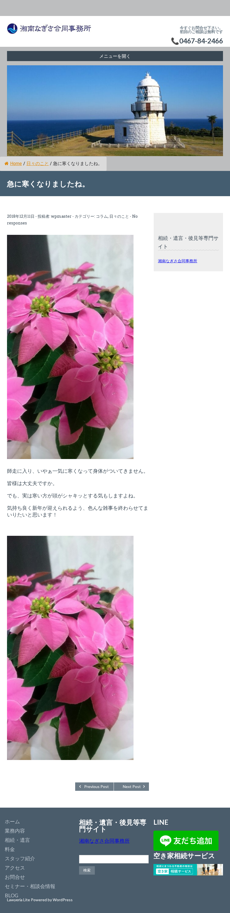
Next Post (132, 786)
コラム (102, 216)
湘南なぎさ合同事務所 (177, 260)
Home (16, 163)
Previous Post (96, 786)
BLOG (11, 895)
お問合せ (15, 877)
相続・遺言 (17, 840)
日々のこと (37, 163)
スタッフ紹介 (20, 858)
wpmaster (61, 216)
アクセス (15, 868)
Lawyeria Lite (19, 899)
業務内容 (15, 831)
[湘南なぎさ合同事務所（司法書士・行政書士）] (49, 31)
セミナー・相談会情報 (30, 886)
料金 (10, 849)
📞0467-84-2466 (197, 41)
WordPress (63, 899)
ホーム (12, 821)
